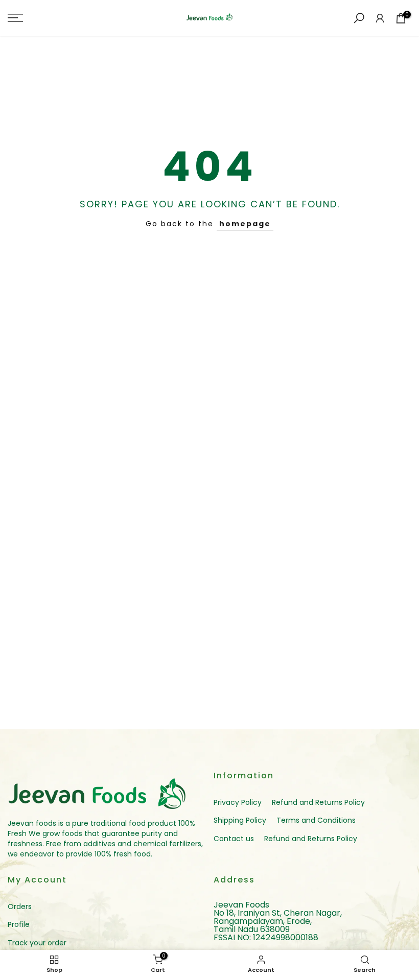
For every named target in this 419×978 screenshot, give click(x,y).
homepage (245, 224)
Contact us (234, 838)
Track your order (37, 943)
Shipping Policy (240, 820)
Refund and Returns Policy (318, 802)
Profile (19, 924)
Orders (20, 906)
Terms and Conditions (316, 820)
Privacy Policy (238, 802)
